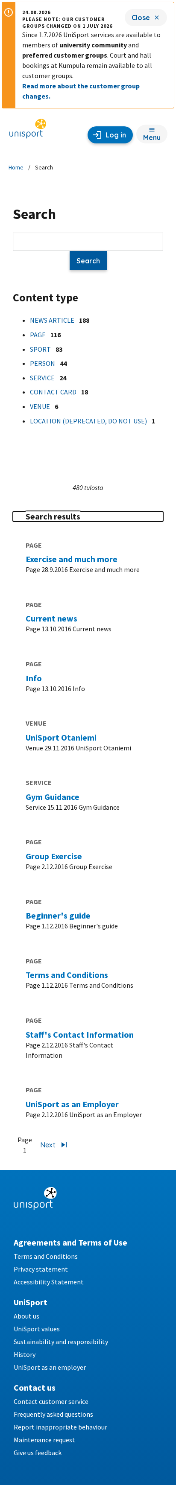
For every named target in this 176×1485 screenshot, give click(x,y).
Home (16, 167)
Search (88, 261)
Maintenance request (44, 1439)
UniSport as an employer (50, 1367)
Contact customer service (51, 1401)
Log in (116, 135)
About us (26, 1316)
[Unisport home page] (28, 131)
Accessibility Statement (49, 1282)
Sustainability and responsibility (61, 1341)
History (24, 1354)
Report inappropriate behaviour (60, 1427)
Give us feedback (38, 1452)
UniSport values (37, 1329)
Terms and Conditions (46, 1256)
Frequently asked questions (53, 1414)
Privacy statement (41, 1269)
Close (141, 17)
